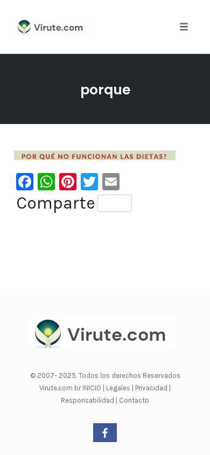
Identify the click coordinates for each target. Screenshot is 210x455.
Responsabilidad (88, 400)
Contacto (134, 400)
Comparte (55, 203)
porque (105, 89)
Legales (119, 388)
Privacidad (152, 388)
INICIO (92, 388)
